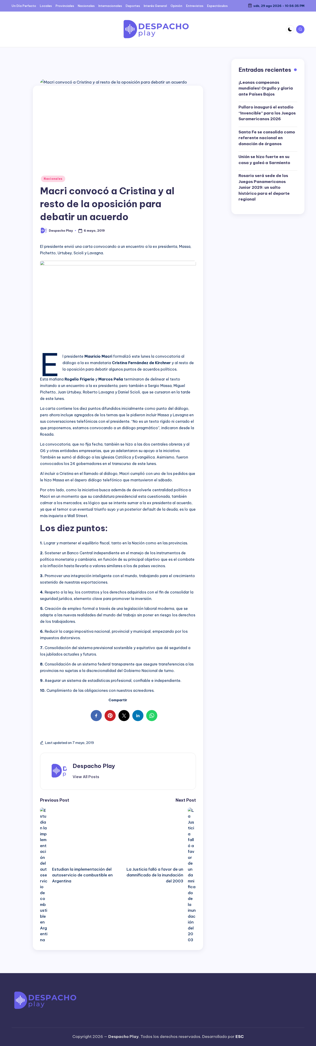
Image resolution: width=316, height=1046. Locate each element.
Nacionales (53, 178)
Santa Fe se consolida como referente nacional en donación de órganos (267, 137)
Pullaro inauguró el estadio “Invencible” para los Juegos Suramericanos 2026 (267, 113)
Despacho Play (94, 765)
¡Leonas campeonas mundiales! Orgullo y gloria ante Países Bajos (266, 88)
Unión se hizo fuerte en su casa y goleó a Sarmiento (264, 159)
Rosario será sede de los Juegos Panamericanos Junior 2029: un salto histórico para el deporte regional (264, 187)
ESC (239, 1036)
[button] (86, 776)
